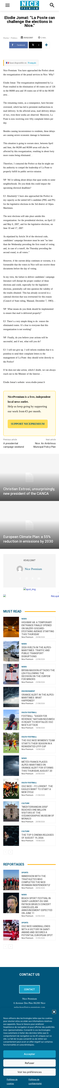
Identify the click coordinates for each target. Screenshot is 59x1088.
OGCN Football (29, 712)
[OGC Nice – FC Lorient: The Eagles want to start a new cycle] (11, 788)
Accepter (29, 1054)
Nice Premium (33, 569)
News (24, 619)
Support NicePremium (28, 423)
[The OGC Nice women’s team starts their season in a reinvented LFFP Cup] (11, 743)
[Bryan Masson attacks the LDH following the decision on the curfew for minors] (11, 674)
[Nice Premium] (21, 569)
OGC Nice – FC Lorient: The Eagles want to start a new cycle (37, 789)
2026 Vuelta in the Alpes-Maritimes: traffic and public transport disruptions (36, 652)
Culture (25, 803)
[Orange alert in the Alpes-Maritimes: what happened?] (11, 697)
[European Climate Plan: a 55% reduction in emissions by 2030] (29, 525)
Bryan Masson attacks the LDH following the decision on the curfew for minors (38, 675)
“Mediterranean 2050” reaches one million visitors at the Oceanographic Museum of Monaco (37, 813)
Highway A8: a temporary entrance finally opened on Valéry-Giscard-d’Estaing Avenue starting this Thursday (37, 628)
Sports (24, 872)
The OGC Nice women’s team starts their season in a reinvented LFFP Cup (38, 743)
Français (32, 63)
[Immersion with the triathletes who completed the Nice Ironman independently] (11, 880)
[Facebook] (20, 578)
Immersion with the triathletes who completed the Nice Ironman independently (35, 880)
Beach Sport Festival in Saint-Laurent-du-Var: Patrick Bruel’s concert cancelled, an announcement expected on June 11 (36, 905)
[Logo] (29, 5)
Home (6, 38)
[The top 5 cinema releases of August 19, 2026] (11, 836)
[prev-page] (5, 852)
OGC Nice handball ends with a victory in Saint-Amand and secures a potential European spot (37, 931)
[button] (54, 1012)
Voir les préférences (30, 1072)
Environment (28, 691)
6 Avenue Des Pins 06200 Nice (29, 1003)
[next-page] (11, 852)
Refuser (29, 1063)
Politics (14, 38)
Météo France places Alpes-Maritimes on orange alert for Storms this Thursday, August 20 (37, 766)
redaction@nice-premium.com (29, 1007)
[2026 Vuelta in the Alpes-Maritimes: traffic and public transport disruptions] (11, 651)
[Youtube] (39, 578)
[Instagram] (26, 578)
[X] (32, 578)
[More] (46, 45)
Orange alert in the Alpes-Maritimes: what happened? (37, 697)
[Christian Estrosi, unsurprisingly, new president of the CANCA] (29, 477)
